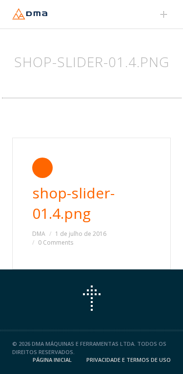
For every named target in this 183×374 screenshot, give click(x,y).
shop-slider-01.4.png (73, 203)
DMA (38, 234)
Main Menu (166, 14)
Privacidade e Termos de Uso (128, 359)
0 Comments (55, 242)
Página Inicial (52, 359)
